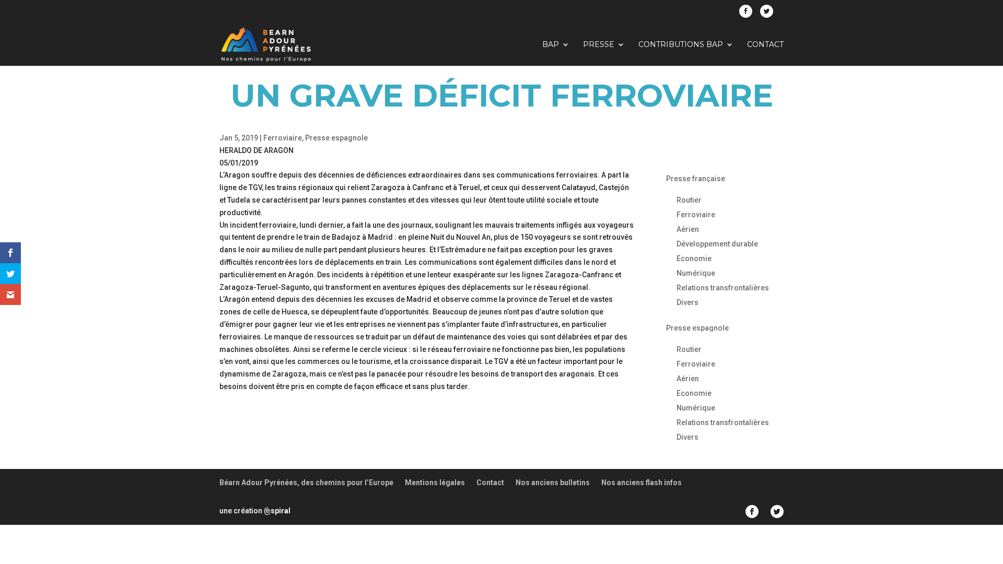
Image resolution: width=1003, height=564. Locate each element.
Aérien (688, 229)
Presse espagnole (336, 138)
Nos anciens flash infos (641, 482)
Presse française (695, 178)
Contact (765, 45)
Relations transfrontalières (723, 288)
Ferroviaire (282, 138)
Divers (687, 302)
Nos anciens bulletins (553, 482)
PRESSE (598, 45)
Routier (689, 200)
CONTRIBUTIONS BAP (680, 45)
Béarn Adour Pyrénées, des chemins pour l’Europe (306, 482)
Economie (694, 258)
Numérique (696, 273)
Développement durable (717, 244)
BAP (550, 45)
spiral (277, 511)
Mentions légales (435, 482)
